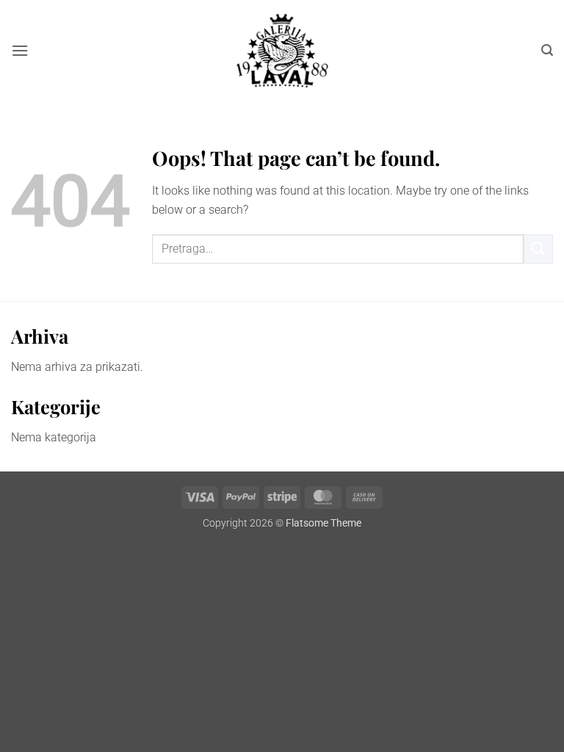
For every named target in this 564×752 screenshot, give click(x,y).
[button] (20, 50)
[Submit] (538, 248)
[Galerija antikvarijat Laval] (282, 50)
